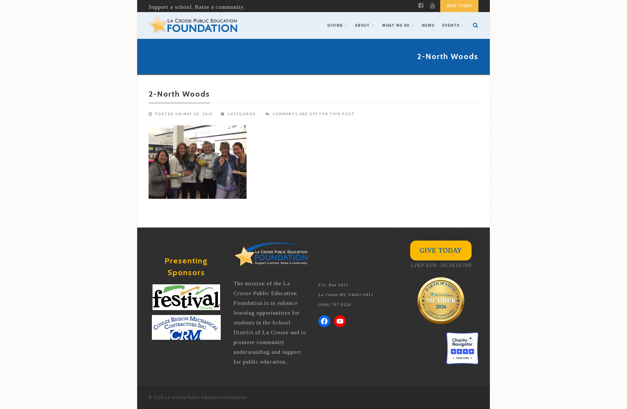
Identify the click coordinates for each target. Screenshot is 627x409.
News (428, 25)
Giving (335, 25)
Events (450, 25)
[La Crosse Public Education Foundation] (193, 25)
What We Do (396, 25)
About (362, 25)
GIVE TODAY (459, 6)
